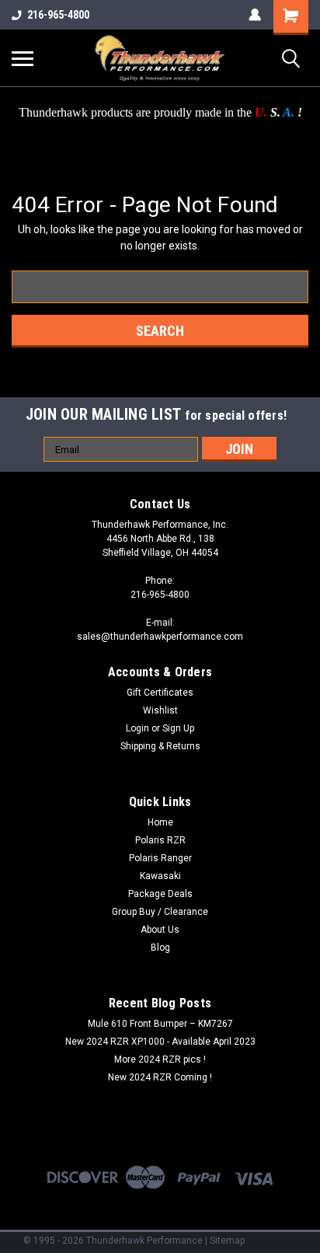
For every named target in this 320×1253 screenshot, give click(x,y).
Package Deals (160, 893)
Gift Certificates (160, 692)
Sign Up (178, 728)
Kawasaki (160, 876)
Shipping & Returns (160, 746)
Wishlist (160, 710)
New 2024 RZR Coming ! (160, 1077)
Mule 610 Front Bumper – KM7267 (160, 1023)
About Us (160, 929)
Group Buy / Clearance (160, 911)
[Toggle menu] (22, 58)
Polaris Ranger (160, 858)
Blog (160, 947)
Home (160, 822)
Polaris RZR (160, 840)
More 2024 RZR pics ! (160, 1059)
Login (137, 728)
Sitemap (227, 1240)
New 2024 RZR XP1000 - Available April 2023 (160, 1041)
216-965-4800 (58, 15)
